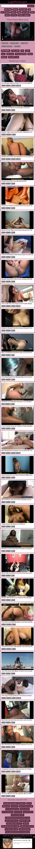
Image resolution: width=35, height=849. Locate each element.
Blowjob (4, 57)
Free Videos (23, 9)
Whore (7, 15)
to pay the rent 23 (28, 812)
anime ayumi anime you (12, 820)
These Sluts (15, 50)
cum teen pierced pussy (12, 809)
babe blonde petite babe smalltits (10, 826)
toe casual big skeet (7, 812)
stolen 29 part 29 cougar (26, 806)
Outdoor (13, 12)
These (27, 50)
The (22, 50)
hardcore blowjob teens (17, 814)
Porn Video (25, 12)
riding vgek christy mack (27, 826)
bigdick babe (6, 806)
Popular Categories (24, 15)
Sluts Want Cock (13, 57)
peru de (29, 803)
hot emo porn (18, 812)
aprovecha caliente (25, 820)
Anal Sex (13, 15)
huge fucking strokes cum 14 (14, 823)
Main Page (8, 9)
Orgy (19, 12)
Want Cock (10, 54)
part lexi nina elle (24, 809)
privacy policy (20, 835)
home (4, 835)
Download (17, 46)
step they (26, 823)
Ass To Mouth (5, 12)
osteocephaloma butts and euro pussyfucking (17, 832)
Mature (30, 54)
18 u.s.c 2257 (11, 835)
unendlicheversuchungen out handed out (14, 803)
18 (29, 9)
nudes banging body (24, 829)
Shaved (15, 9)
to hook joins (14, 806)
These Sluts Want (21, 54)
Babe (32, 12)
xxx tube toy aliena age (11, 829)
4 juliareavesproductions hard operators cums (17, 817)
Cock (3, 54)
